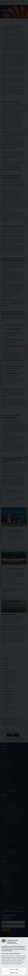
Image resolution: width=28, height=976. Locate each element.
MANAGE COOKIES (14, 972)
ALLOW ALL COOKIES (14, 969)
